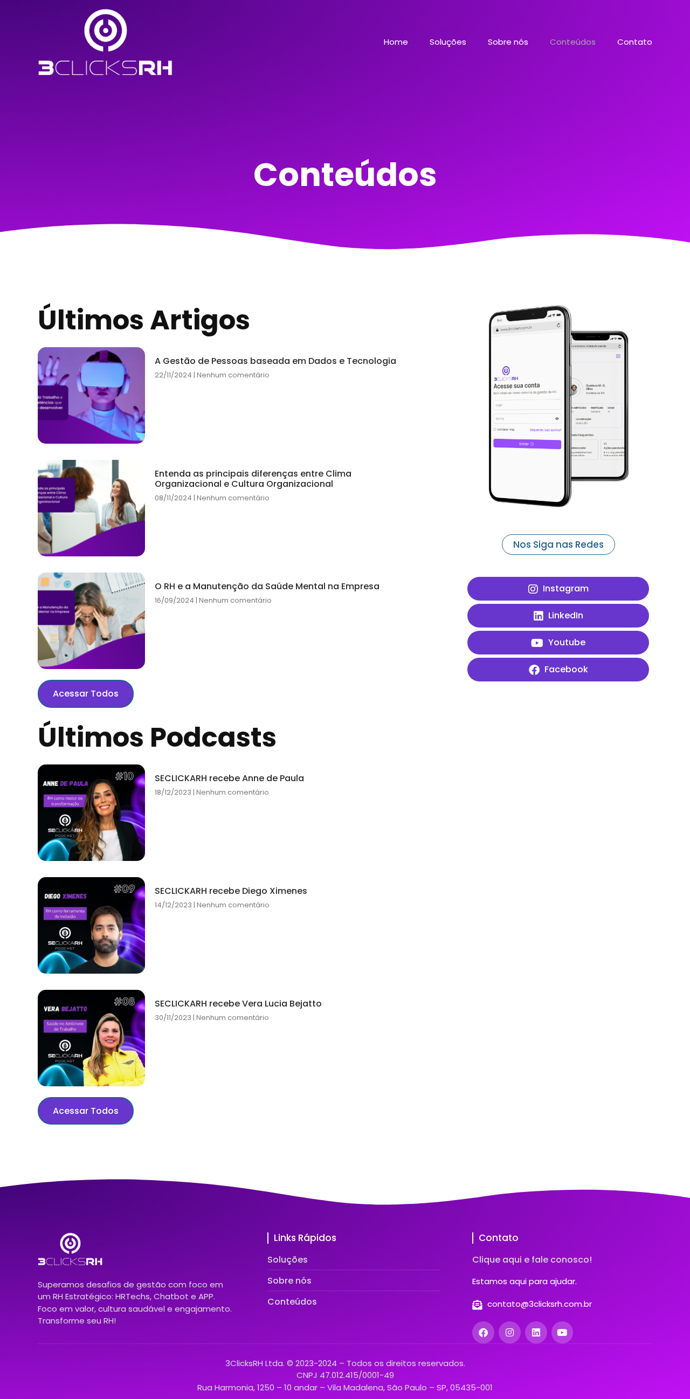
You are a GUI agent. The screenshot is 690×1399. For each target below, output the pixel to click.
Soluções (448, 42)
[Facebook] (483, 1332)
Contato (634, 42)
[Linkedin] (536, 1332)
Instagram (565, 588)
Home (396, 42)
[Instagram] (510, 1332)
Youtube (565, 642)
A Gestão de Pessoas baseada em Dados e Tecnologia (275, 361)
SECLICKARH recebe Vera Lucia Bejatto (238, 1003)
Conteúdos (573, 42)
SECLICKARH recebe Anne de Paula (229, 778)
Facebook (565, 669)
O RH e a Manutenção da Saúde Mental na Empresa (267, 586)
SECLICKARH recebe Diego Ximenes (231, 891)
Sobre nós (508, 42)
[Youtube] (562, 1332)
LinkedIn (564, 615)
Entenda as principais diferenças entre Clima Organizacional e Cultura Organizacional (253, 478)
